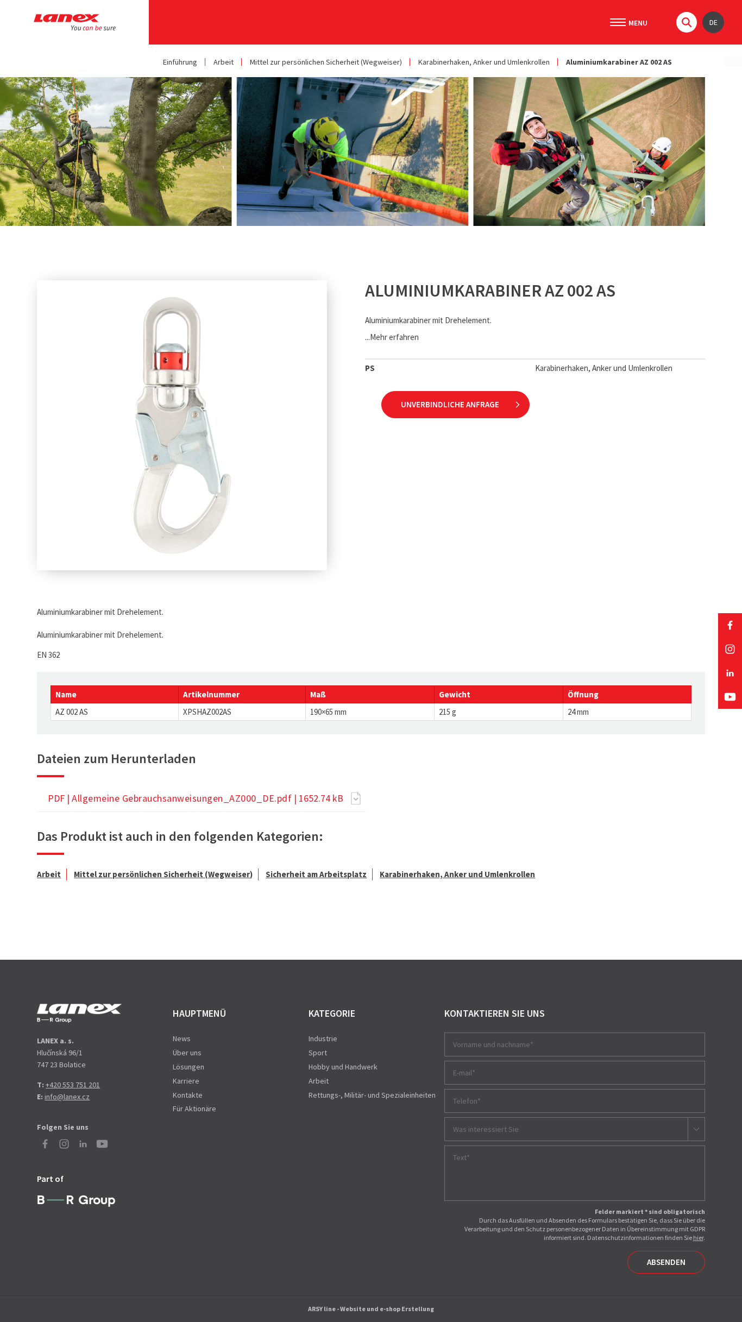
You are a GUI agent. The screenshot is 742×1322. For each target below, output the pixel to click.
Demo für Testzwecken (79, 1013)
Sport (318, 1052)
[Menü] (618, 22)
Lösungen (188, 1067)
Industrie (323, 1038)
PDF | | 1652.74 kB (195, 798)
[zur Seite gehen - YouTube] (730, 697)
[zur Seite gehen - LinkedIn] (730, 673)
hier (698, 1237)
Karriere (186, 1081)
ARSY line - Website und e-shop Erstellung (371, 1309)
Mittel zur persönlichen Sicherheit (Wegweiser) (326, 62)
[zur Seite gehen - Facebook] (730, 625)
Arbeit (223, 62)
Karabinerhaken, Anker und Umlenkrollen (484, 62)
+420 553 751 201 (73, 1085)
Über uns (187, 1052)
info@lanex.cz (67, 1096)
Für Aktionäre (194, 1108)
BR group (76, 1201)
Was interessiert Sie (486, 1129)
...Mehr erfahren (392, 337)
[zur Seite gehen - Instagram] (730, 649)
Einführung (180, 62)
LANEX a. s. (74, 22)
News (182, 1038)
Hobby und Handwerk (343, 1067)
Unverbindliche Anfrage (450, 404)
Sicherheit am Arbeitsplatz (316, 874)
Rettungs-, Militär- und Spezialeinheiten (372, 1095)
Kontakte (188, 1095)
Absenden (666, 1262)
